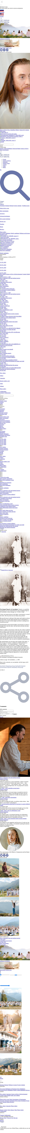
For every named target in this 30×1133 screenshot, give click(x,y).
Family (1, 275)
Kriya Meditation (21, 1089)
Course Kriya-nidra (4, 477)
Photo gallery (3, 428)
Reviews (2, 427)
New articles (3, 274)
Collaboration (7, 392)
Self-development (18, 274)
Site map (15, 1118)
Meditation (7, 233)
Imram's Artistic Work (5, 1110)
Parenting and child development (7, 527)
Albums (2, 464)
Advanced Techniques (10, 1100)
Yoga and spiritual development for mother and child (12, 524)
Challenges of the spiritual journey (8, 506)
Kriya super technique (5, 422)
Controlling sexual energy (6, 491)
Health (28, 274)
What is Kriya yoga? (4, 1099)
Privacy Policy (3, 1118)
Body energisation (4, 418)
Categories (2, 459)
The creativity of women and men (8, 511)
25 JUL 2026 (3, 443)
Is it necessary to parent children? (7, 494)
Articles (4, 164)
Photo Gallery (14, 1106)
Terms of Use (10, 1118)
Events (4, 159)
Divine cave (3, 423)
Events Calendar (4, 412)
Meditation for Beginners (11, 1089)
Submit (14, 714)
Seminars (7, 205)
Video (4, 166)
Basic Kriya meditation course (7, 480)
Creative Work (3, 1095)
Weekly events (6, 163)
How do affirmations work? (6, 503)
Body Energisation (4, 150)
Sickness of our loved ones (6, 518)
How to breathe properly (5, 520)
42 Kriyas (2, 419)
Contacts (2, 392)
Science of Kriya (24, 148)
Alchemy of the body (5, 501)
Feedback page (3, 414)
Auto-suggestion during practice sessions (9, 505)
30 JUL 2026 (3, 440)
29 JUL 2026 (3, 441)
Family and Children (15, 1095)
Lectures (15, 1085)
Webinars (11, 1085)
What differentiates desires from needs (8, 507)
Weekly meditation (15, 233)
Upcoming (2, 205)
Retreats (11, 205)
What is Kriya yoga (4, 416)
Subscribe (3, 531)
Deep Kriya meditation (5, 485)
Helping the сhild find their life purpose (9, 526)
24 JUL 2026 (3, 444)
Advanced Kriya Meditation (6, 1090)
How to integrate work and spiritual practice (10, 490)
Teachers (2, 424)
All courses (2, 233)
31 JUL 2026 (3, 439)
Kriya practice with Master (6, 478)
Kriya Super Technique (20, 1100)
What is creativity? (4, 514)
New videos (3, 456)
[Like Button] (0, 670)
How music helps (4, 513)
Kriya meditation (4, 484)
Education (5, 162)
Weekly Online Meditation (6, 148)
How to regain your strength (6, 519)
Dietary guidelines (4, 517)
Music (4, 167)
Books (1, 426)
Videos (1, 457)
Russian (2, 1120)
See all (1, 717)
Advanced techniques (5, 420)
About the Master (16, 148)
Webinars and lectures (5, 435)
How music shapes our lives (6, 510)
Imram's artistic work (5, 461)
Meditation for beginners (5, 482)
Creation (24, 274)
